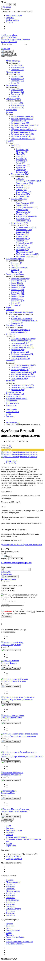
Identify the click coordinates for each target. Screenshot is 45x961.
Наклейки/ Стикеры (14, 944)
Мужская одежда (13, 882)
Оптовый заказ (12, 412)
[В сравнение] (7, 636)
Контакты (10, 416)
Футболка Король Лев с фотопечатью (17, 699)
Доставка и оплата (14, 15)
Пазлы (9, 933)
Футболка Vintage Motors (11, 718)
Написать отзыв (8, 588)
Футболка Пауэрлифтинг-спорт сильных (18, 736)
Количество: (6, 567)
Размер (4, 558)
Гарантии (10, 18)
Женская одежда (13, 891)
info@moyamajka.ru (9, 35)
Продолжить (6, 616)
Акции (9, 843)
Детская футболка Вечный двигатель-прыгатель (21, 545)
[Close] (2, 593)
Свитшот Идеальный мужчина (14, 811)
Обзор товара (11, 461)
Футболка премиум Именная (13, 681)
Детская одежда (12, 422)
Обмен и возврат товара (16, 837)
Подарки (10, 880)
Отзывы (9, 22)
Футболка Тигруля (9, 663)
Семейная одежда (13, 909)
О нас (8, 414)
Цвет (3, 554)
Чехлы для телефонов (15, 937)
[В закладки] (7, 657)
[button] (6, 7)
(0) (10, 446)
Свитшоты (10, 889)
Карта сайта (11, 846)
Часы (8, 928)
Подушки (10, 926)
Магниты (10, 935)
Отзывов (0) (11, 463)
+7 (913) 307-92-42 (9, 42)
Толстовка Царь (7, 793)
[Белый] (6, 556)
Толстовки (10, 886)
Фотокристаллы (13, 930)
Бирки (8, 939)
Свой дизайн (11, 409)
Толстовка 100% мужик (11, 775)
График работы (12, 20)
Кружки (9, 924)
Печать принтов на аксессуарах (19, 942)
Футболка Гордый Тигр (11, 645)
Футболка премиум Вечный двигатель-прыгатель (22, 756)
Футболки (10, 884)
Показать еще (7, 819)
